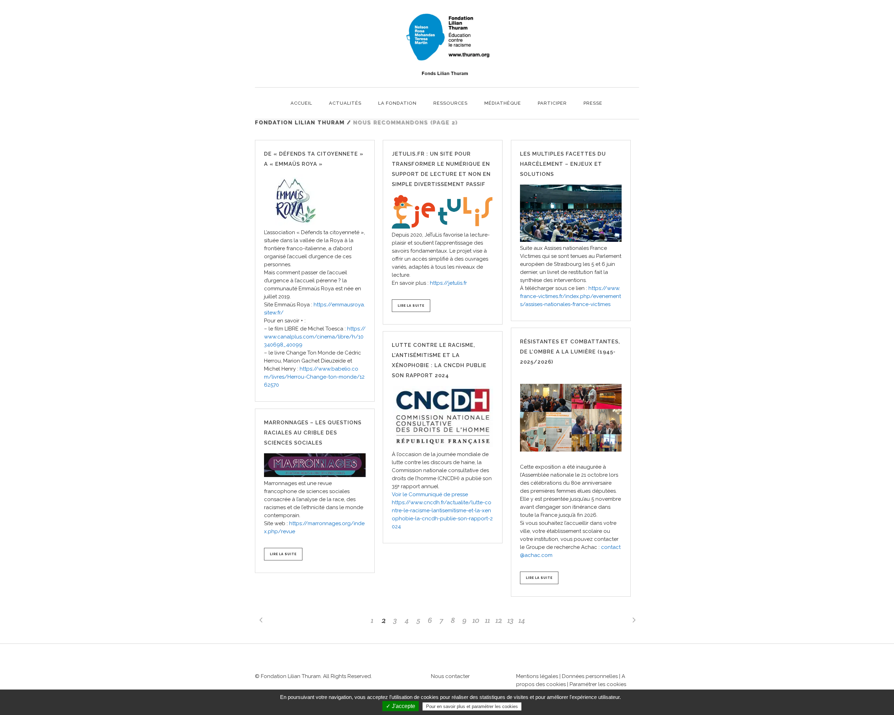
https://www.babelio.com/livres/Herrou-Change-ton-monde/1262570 (314, 377)
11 (487, 620)
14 (522, 620)
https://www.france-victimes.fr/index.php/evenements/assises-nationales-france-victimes (570, 296)
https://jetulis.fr (448, 283)
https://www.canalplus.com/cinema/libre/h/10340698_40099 (315, 337)
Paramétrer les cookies (598, 684)
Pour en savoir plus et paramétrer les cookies (472, 706)
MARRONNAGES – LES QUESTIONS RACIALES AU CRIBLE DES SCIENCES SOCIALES (312, 432)
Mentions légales (537, 676)
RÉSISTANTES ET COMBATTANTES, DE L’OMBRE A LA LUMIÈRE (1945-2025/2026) (570, 351)
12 (499, 620)
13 (510, 620)
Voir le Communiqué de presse (430, 494)
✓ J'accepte (400, 706)
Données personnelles (590, 676)
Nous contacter (450, 676)
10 (475, 620)
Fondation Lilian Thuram (300, 122)
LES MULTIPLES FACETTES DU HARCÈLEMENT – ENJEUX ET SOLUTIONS (563, 164)
